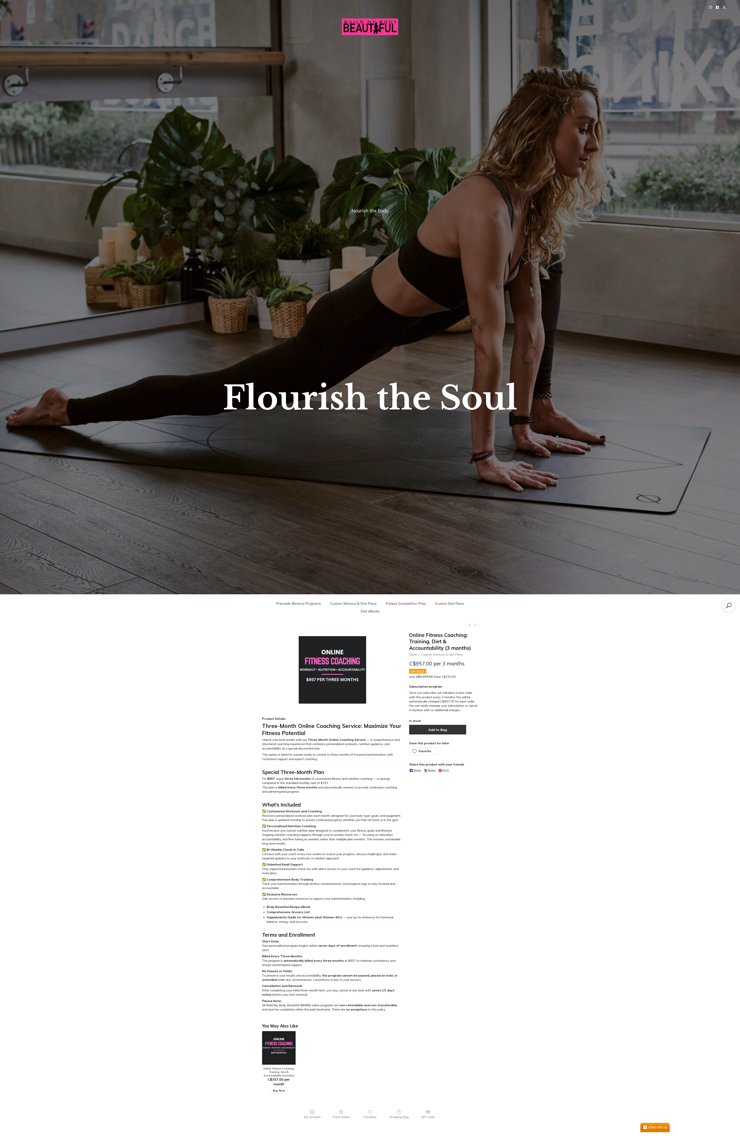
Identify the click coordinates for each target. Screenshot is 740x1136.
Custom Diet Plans (449, 603)
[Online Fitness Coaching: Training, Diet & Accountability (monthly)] (278, 1047)
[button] (423, 751)
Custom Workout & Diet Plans (353, 603)
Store (413, 654)
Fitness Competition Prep (406, 603)
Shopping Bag (399, 1117)
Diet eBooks (370, 611)
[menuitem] (469, 625)
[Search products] (728, 605)
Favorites (370, 1117)
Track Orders (341, 1117)
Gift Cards (428, 1117)
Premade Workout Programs (298, 603)
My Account (312, 1117)
